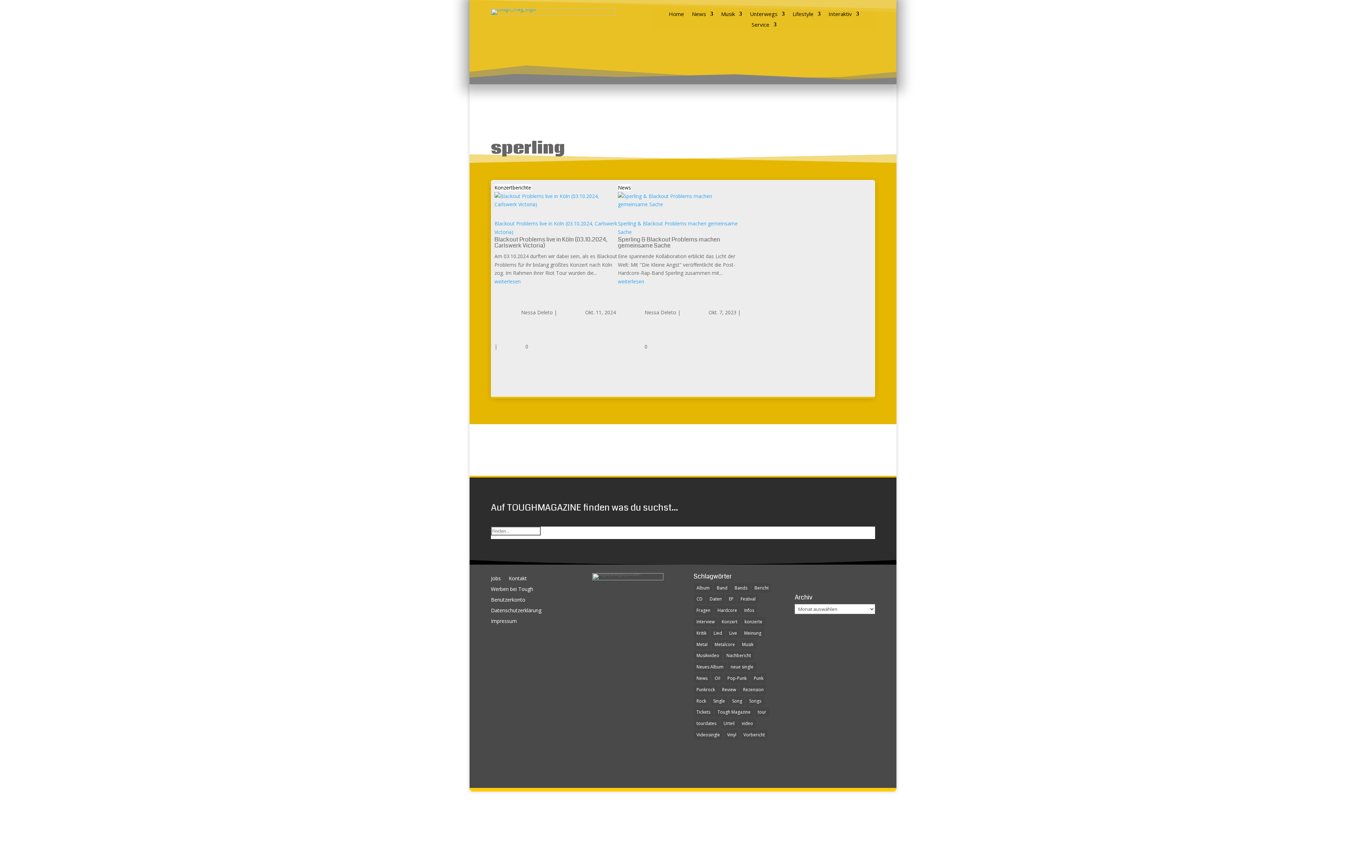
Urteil (729, 723)
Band (722, 588)
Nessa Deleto (537, 312)
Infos (749, 610)
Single (719, 701)
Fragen (703, 610)
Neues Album (710, 667)
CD (700, 599)
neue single (742, 667)
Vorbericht (754, 735)
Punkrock (706, 690)
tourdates (706, 723)
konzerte (753, 622)
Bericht (762, 588)
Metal (702, 644)
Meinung (752, 633)
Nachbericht (738, 655)
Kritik (701, 633)
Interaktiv (840, 14)
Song (737, 701)
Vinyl (731, 735)
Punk (758, 678)
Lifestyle (803, 14)
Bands (741, 588)
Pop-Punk (737, 678)
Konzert (729, 622)
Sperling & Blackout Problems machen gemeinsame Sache (669, 242)
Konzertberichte (512, 187)
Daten (716, 599)
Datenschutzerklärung (516, 611)
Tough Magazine (734, 712)
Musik (728, 14)
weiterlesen (507, 281)
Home (676, 14)
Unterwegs (764, 14)
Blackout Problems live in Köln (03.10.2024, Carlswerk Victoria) (550, 242)
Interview (706, 622)
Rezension (753, 690)
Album (703, 588)
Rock (701, 701)
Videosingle (708, 735)
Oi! (717, 678)
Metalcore (725, 644)
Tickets (703, 712)
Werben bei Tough (512, 589)
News (699, 14)
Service (760, 25)
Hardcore (727, 610)
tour (762, 712)
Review (729, 690)
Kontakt (518, 579)
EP (731, 599)
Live (733, 633)
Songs (755, 701)
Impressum (504, 621)
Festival (748, 599)
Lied (718, 633)
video (747, 723)
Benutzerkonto (508, 600)
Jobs (496, 579)
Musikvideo (708, 655)
